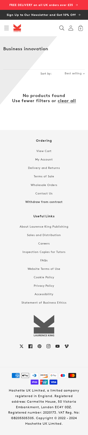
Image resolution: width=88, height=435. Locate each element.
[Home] (17, 28)
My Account (44, 159)
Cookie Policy (44, 277)
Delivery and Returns (44, 168)
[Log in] (70, 27)
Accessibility (44, 294)
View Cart (44, 151)
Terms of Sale (44, 176)
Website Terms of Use (44, 268)
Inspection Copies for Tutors (44, 252)
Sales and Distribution (44, 235)
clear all (67, 100)
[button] (6, 28)
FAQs (44, 260)
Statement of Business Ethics (44, 302)
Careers (44, 243)
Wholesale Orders (44, 185)
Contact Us (44, 193)
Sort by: (46, 73)
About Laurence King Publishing (44, 226)
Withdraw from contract (43, 201)
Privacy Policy (44, 285)
